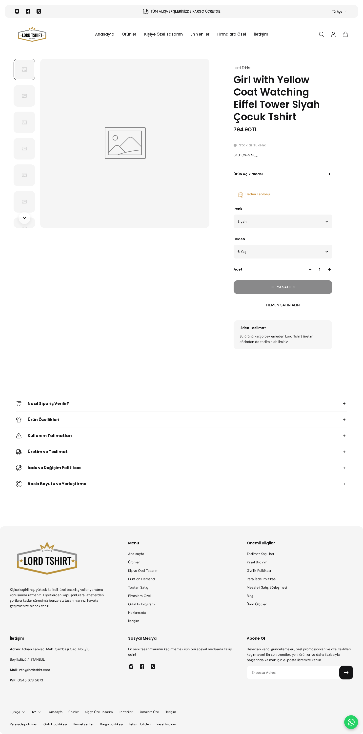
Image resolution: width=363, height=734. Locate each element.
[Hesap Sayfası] (333, 34)
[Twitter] (38, 11)
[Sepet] (345, 34)
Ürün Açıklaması (248, 174)
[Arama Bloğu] (321, 34)
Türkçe (337, 11)
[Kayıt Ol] (346, 672)
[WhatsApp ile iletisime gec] (351, 722)
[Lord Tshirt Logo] (32, 34)
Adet (238, 269)
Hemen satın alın (283, 305)
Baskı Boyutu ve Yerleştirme (57, 484)
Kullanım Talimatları (50, 435)
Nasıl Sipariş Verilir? (48, 403)
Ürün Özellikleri (43, 419)
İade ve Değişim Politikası (54, 468)
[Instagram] (17, 11)
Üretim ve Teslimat (48, 452)
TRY (33, 712)
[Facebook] (27, 11)
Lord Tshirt (242, 67)
